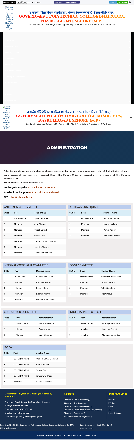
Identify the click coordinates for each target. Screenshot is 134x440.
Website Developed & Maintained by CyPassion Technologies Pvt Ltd (67, 435)
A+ (25, 2)
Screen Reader (9, 2)
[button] (67, 2)
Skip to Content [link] (34, 2)
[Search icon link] (130, 2)
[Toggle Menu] (128, 41)
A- (18, 2)
